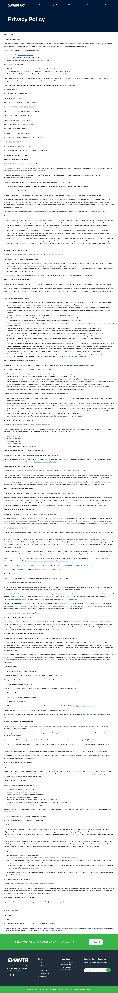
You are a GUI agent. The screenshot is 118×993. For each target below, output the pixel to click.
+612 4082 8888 (65, 970)
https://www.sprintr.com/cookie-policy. (45, 462)
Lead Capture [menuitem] (70, 5)
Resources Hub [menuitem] (44, 973)
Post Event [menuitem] (59, 5)
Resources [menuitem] (91, 5)
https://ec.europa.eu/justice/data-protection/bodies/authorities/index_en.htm (47, 561)
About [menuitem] (100, 5)
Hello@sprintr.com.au (67, 967)
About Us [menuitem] (43, 976)
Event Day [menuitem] (51, 5)
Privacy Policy (73, 989)
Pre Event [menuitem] (42, 5)
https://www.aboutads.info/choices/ (17, 599)
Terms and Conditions (84, 989)
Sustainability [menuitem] (80, 5)
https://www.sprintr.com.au (25, 55)
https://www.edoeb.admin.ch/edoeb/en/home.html (78, 565)
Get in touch (95, 942)
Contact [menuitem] (107, 5)
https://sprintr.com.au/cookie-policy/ (96, 211)
